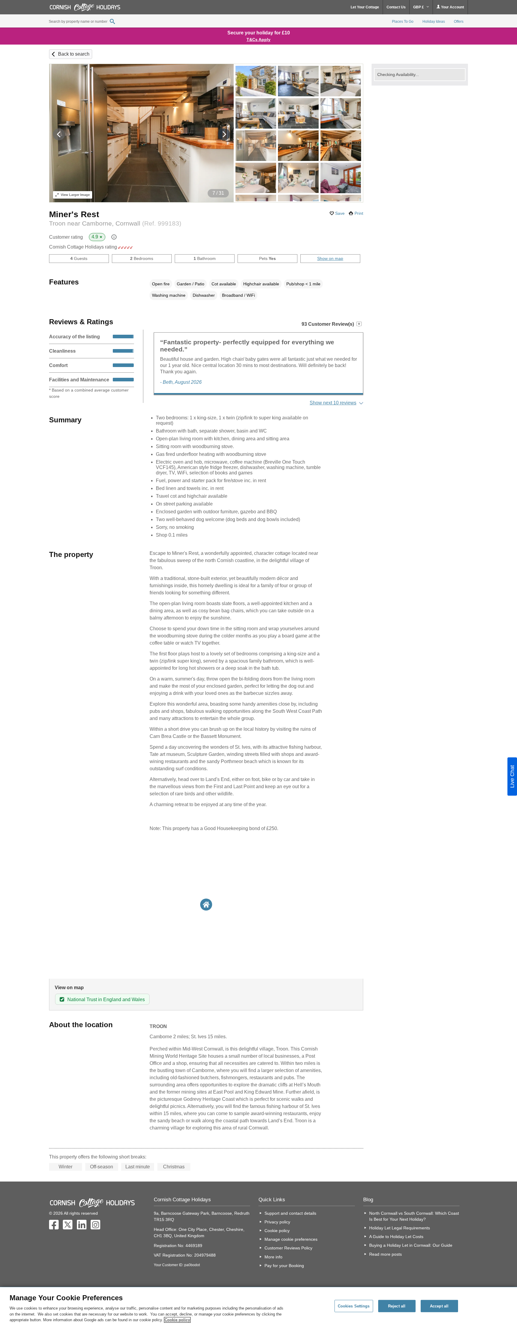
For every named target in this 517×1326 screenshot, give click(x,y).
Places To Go (402, 21)
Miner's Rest (74, 214)
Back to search (73, 54)
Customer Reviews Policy (288, 1248)
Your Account (452, 7)
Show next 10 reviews (333, 402)
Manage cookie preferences (290, 1239)
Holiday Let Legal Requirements (399, 1227)
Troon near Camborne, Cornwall (115, 223)
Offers (458, 21)
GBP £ (419, 7)
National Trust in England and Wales (106, 999)
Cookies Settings (354, 1306)
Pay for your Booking (284, 1265)
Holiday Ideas (433, 21)
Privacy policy (277, 1222)
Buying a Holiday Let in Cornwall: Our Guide (410, 1245)
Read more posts (385, 1254)
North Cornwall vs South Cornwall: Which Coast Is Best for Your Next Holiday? (414, 1216)
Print (359, 213)
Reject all (396, 1306)
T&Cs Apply (258, 39)
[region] (258, 1306)
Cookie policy (277, 1230)
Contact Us (396, 7)
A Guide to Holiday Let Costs (396, 1236)
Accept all (439, 1306)
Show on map (330, 258)
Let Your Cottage (365, 7)
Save (340, 213)
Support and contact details (290, 1213)
